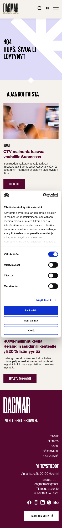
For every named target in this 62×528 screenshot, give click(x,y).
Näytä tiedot (43, 300)
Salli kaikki (31, 310)
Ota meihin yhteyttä (41, 516)
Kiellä (31, 330)
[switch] (53, 265)
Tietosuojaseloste (47, 488)
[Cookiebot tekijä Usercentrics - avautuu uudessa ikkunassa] (43, 195)
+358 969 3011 (49, 480)
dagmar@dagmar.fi (46, 484)
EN (47, 8)
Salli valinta (31, 320)
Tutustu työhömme (20, 379)
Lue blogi (14, 184)
